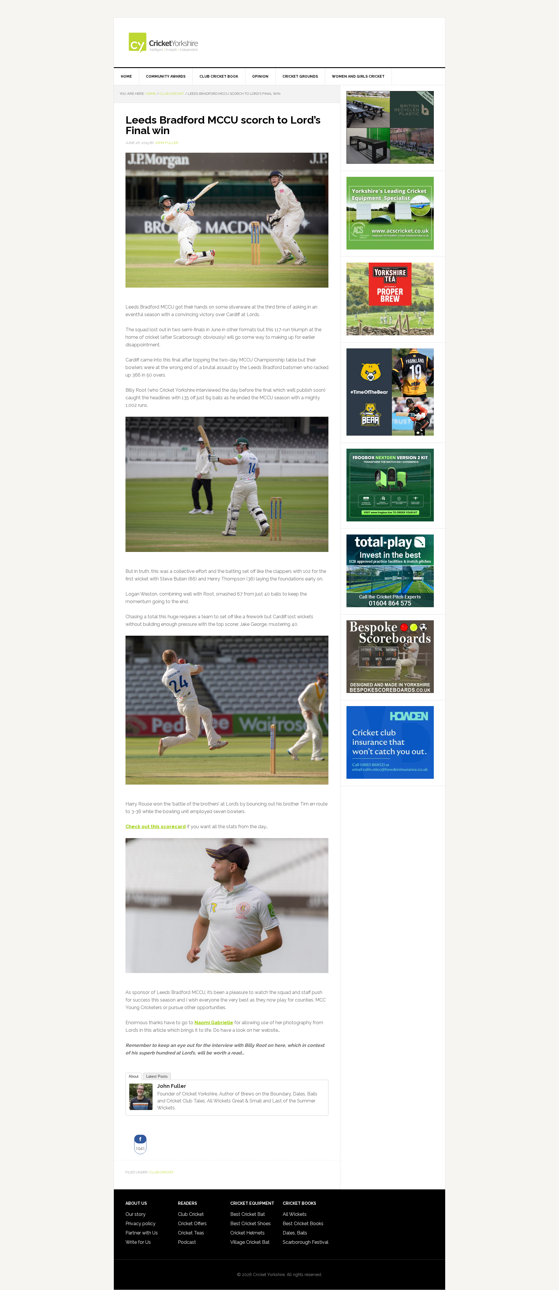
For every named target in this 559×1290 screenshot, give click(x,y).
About (134, 1076)
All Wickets (295, 1214)
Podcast (187, 1242)
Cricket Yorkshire (279, 42)
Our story (135, 1214)
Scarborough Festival (305, 1242)
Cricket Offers (192, 1223)
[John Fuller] (141, 1107)
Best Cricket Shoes (250, 1223)
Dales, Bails (295, 1233)
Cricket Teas (191, 1233)
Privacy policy (140, 1223)
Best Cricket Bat (247, 1214)
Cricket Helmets (247, 1233)
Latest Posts (157, 1076)
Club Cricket (161, 1172)
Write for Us (138, 1242)
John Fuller (171, 1086)
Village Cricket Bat (250, 1242)
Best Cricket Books (303, 1223)
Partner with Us (141, 1233)
